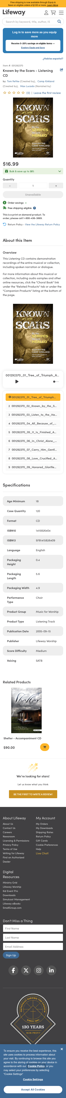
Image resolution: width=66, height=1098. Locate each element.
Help (38, 849)
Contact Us (9, 828)
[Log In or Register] (46, 12)
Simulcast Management (16, 899)
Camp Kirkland (45, 81)
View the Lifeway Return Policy (42, 224)
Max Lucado (27, 86)
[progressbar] (56, 381)
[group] (33, 379)
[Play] (16, 381)
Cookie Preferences (47, 844)
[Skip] (24, 381)
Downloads (9, 895)
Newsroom (9, 836)
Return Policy (43, 836)
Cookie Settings (33, 1079)
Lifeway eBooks (11, 903)
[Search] (58, 21)
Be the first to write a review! (33, 794)
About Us (8, 823)
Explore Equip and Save (33, 47)
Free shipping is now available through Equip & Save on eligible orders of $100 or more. (33, 3)
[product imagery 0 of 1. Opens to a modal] (33, 128)
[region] (33, 1071)
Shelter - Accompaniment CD (22, 738)
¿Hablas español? (53, 58)
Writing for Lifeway (13, 853)
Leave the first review (47, 93)
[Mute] (50, 381)
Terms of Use (10, 849)
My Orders (42, 823)
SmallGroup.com (12, 907)
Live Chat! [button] (42, 853)
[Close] (62, 1049)
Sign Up (11, 955)
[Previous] (9, 381)
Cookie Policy (36, 1066)
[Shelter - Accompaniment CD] (26, 710)
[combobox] (33, 21)
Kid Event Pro (10, 891)
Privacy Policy (10, 844)
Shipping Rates (44, 832)
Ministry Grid (10, 882)
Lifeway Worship (12, 886)
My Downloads (44, 828)
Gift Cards (42, 840)
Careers (7, 832)
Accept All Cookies (33, 1089)
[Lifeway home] (14, 12)
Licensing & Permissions (16, 840)
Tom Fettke (13, 81)
